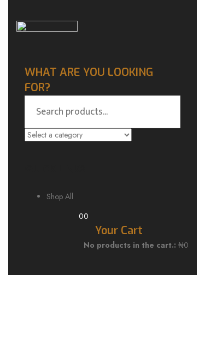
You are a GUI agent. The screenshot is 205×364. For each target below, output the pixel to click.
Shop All (59, 196)
